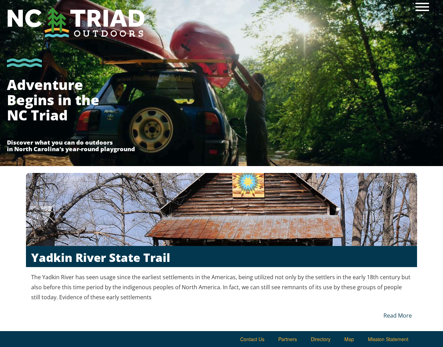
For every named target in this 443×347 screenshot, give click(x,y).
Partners (287, 339)
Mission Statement (388, 339)
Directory (321, 339)
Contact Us (252, 339)
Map (349, 339)
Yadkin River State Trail (100, 257)
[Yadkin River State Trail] (221, 209)
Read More (397, 315)
